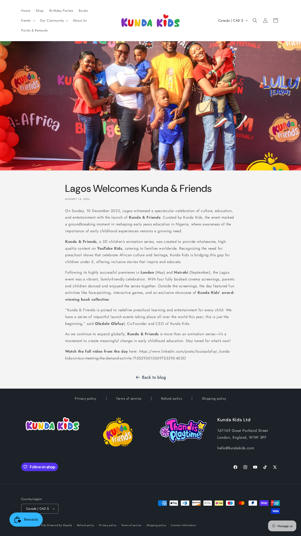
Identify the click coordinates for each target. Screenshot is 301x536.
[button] (27, 20)
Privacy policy (85, 398)
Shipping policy (214, 398)
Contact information (183, 525)
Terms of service (128, 398)
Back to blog (154, 377)
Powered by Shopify (59, 525)
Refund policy (171, 398)
